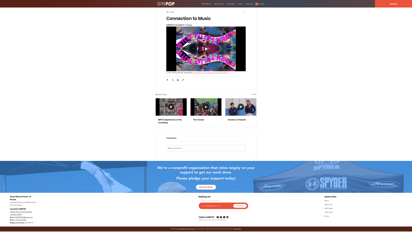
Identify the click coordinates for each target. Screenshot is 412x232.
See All (254, 94)
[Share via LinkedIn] (178, 80)
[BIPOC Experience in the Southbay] (171, 107)
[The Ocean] (206, 107)
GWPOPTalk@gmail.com (24, 217)
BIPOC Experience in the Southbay (170, 121)
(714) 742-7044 (21, 220)
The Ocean (198, 119)
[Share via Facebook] (167, 80)
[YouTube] (227, 217)
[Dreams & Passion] (240, 107)
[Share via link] (183, 80)
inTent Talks (328, 212)
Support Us (328, 204)
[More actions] (244, 12)
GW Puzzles (328, 208)
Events (326, 216)
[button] (256, 3)
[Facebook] (221, 217)
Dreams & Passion (237, 119)
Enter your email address (210, 200)
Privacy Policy (237, 229)
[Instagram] (218, 217)
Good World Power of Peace (186, 229)
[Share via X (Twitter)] (173, 80)
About (326, 201)
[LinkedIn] (224, 217)
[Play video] (206, 49)
